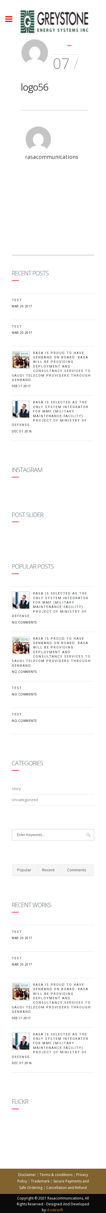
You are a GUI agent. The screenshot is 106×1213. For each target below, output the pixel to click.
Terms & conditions (56, 1174)
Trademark (40, 1181)
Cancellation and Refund (66, 1187)
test (17, 326)
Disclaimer (27, 1174)
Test (17, 300)
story (16, 788)
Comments (76, 869)
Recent (48, 869)
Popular (24, 869)
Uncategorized (25, 799)
